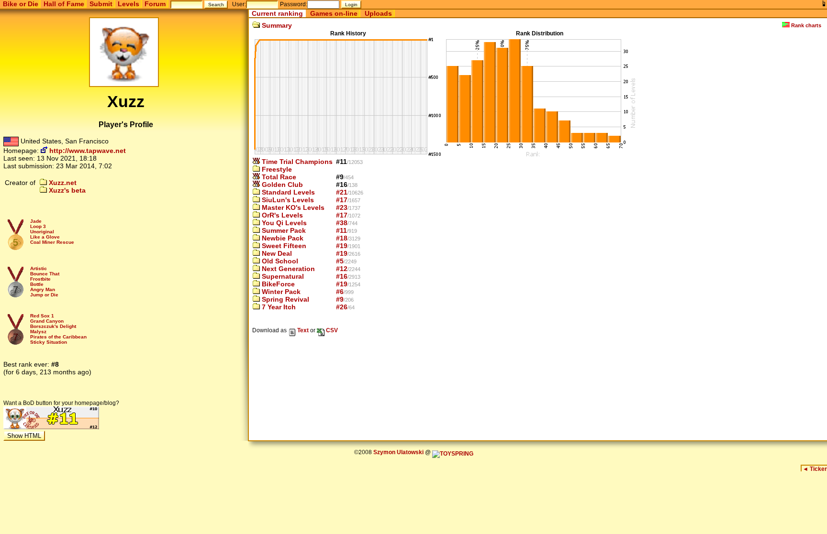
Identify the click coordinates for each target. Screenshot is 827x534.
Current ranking (277, 13)
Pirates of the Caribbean (58, 336)
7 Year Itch (278, 307)
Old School (279, 261)
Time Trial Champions (296, 161)
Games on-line (334, 13)
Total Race (278, 177)
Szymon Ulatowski (398, 452)
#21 (341, 192)
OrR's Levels (281, 215)
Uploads (378, 13)
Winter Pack (280, 291)
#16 (341, 276)
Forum (155, 4)
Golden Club (281, 184)
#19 (341, 246)
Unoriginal (42, 231)
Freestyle (276, 169)
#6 (340, 291)
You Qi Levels (283, 223)
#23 (341, 207)
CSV (331, 330)
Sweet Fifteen (283, 246)
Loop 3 (38, 226)
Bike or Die (20, 4)
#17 (341, 200)
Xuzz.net (62, 182)
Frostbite (40, 279)
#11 (341, 230)
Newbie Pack (281, 238)
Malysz (38, 331)
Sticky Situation (48, 342)
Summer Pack (283, 230)
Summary (276, 25)
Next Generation (287, 268)
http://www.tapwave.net (86, 150)
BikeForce (277, 284)
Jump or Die (44, 294)
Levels (128, 4)
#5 (340, 261)
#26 (341, 307)
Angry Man (42, 289)
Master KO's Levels (292, 207)
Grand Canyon (47, 321)
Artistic (38, 268)
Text (302, 330)
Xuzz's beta (66, 190)
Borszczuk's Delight (53, 326)
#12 (341, 268)
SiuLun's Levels (287, 200)
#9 (340, 299)
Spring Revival (284, 299)
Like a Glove (45, 237)
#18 (341, 238)
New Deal (276, 253)
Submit (100, 4)
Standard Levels (287, 192)
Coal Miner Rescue (52, 242)
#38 (341, 223)
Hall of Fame (64, 4)
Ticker (815, 469)
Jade (36, 221)
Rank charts (805, 25)
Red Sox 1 (42, 315)
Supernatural (282, 276)
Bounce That (44, 273)
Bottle (37, 284)
